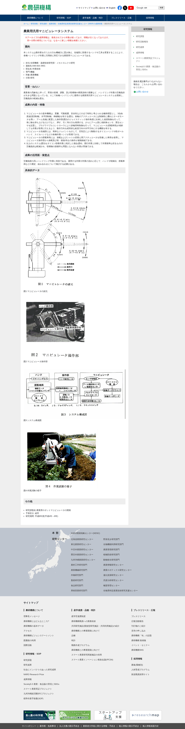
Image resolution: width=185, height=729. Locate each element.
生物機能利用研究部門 (113, 544)
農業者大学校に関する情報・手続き (99, 726)
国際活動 (28, 645)
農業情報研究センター (113, 565)
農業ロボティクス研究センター (117, 570)
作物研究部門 (77, 575)
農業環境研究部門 (111, 549)
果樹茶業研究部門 (79, 590)
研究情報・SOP (64, 18)
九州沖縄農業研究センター (83, 560)
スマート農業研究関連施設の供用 (86, 655)
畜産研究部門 (77, 580)
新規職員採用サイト (140, 674)
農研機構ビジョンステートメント (39, 635)
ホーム (26, 24)
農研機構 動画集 (138, 640)
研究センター (59, 539)
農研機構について (35, 18)
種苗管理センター (111, 585)
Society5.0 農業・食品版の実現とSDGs (41, 684)
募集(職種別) (137, 665)
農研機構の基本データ (34, 626)
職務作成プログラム (80, 645)
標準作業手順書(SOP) (33, 698)
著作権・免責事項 (48, 726)
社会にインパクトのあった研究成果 (40, 669)
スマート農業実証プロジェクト (38, 689)
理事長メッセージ (32, 616)
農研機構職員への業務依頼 (83, 621)
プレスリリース (138, 616)
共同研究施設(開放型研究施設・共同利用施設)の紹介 (95, 626)
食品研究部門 (77, 585)
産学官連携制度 (78, 616)
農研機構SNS (137, 650)
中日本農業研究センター (82, 549)
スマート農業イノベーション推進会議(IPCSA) (92, 659)
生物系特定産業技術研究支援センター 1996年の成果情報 (80, 24)
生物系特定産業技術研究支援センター (120, 590)
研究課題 (28, 660)
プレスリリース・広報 (121, 18)
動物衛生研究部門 (111, 560)
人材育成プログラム (140, 669)
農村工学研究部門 (79, 565)
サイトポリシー (29, 726)
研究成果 (43, 24)
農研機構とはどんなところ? (36, 621)
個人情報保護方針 (151, 726)
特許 (73, 640)
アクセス (28, 631)
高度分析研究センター (113, 580)
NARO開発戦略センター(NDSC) (85, 533)
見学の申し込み (138, 631)
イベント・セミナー (140, 645)
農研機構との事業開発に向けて (85, 631)
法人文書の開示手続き (69, 726)
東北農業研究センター (81, 544)
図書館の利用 (30, 640)
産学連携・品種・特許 (93, 18)
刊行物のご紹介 (138, 626)
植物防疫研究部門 (111, 554)
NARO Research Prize (34, 674)
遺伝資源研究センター (113, 575)
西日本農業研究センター (82, 554)
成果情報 (52, 24)
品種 (73, 635)
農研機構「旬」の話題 (141, 635)
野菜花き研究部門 (111, 539)
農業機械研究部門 (79, 570)
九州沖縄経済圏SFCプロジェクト (39, 693)
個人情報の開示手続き (129, 726)
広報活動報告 (137, 621)
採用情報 (150, 18)
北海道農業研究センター (82, 539)
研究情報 (34, 24)
